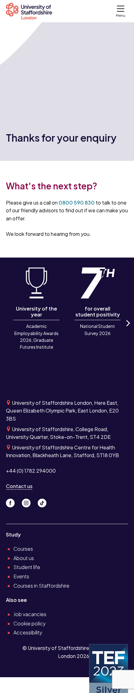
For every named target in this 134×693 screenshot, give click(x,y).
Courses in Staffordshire (41, 585)
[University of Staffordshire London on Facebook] (12, 501)
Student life (26, 567)
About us (23, 558)
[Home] (32, 11)
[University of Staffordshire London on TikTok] (44, 501)
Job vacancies (29, 614)
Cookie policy (29, 623)
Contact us (19, 486)
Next (127, 328)
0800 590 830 (77, 202)
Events (21, 576)
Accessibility (27, 632)
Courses (23, 548)
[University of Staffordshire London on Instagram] (28, 501)
